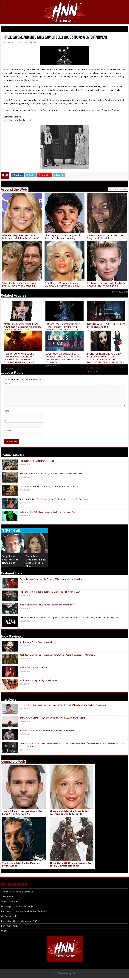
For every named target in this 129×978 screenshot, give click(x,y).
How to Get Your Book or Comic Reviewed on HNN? (24, 911)
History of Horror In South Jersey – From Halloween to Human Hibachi (51, 473)
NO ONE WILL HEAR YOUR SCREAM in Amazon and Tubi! (106, 325)
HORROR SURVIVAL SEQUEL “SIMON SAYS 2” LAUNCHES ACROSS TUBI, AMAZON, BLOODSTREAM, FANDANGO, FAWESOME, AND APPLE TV (20, 359)
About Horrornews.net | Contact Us (17, 892)
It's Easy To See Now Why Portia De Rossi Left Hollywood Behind (106, 284)
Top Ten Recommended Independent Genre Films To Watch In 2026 (50, 592)
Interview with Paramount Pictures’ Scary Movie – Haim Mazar (47, 730)
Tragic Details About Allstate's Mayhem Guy (10, 559)
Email (6, 420)
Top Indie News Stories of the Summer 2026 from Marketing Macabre (51, 579)
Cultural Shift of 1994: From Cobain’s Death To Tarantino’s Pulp (48, 512)
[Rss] (55, 973)
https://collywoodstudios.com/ (18, 120)
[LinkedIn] (67, 973)
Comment (8, 383)
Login (3, 931)
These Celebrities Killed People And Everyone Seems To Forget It (69, 812)
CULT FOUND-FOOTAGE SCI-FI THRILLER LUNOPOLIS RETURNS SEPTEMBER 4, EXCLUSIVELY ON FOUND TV (63, 358)
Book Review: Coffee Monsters (33, 667)
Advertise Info (7, 896)
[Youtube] (70, 973)
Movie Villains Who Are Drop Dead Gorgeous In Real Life (105, 237)
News (11, 27)
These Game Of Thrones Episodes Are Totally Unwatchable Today (71, 864)
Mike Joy (9, 42)
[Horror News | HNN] (64, 12)
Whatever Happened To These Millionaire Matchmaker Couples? (20, 237)
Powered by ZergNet (119, 292)
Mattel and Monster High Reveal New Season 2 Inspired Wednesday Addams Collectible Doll (22, 327)
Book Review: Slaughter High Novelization (38, 680)
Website (7, 430)
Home (3, 27)
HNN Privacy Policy (9, 926)
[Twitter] (61, 973)
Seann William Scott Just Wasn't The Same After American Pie (22, 812)
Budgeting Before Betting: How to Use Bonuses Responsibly (46, 605)
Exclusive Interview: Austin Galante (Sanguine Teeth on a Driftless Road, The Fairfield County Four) (63, 705)
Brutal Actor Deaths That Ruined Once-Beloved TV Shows (36, 561)
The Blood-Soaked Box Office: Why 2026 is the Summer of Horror (49, 486)
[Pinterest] (64, 973)
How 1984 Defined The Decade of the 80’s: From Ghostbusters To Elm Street (54, 499)
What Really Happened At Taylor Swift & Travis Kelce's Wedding (19, 284)
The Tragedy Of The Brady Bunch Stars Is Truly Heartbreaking (63, 237)
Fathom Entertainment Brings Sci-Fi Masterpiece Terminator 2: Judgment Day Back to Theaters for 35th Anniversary (64, 328)
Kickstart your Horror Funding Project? (18, 906)
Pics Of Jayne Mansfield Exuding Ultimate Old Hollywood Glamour (62, 284)
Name (6, 411)
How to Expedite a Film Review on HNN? (19, 921)
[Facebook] (58, 973)
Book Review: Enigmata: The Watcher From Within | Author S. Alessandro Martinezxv (57, 655)
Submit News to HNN (10, 901)
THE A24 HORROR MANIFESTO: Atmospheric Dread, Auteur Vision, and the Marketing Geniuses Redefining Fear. (69, 617)
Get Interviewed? (9, 916)
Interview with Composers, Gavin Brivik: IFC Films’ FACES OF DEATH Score (52, 718)
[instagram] (73, 973)
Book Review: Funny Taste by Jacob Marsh (38, 642)
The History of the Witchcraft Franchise (37, 461)
